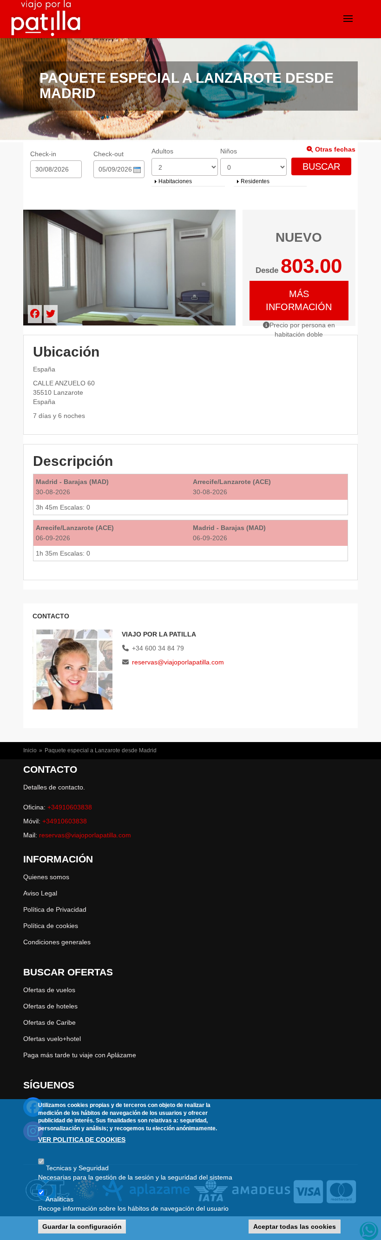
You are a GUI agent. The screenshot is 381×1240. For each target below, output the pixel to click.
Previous (332, 616)
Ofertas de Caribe (49, 1022)
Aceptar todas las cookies (294, 1226)
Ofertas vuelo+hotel (52, 1038)
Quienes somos (46, 877)
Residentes (255, 181)
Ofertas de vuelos (49, 990)
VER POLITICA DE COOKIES (81, 1139)
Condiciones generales (57, 942)
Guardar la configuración (82, 1226)
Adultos (162, 151)
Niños (228, 151)
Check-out (108, 154)
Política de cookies (50, 925)
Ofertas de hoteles (50, 1006)
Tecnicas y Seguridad (77, 1168)
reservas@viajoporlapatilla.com (178, 662)
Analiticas (59, 1199)
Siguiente (344, 616)
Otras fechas (334, 149)
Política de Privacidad (54, 909)
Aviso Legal (40, 893)
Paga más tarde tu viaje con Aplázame (79, 1055)
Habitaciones (175, 181)
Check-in (43, 154)
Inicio (30, 750)
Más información (299, 300)
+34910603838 (69, 807)
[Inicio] (43, 19)
